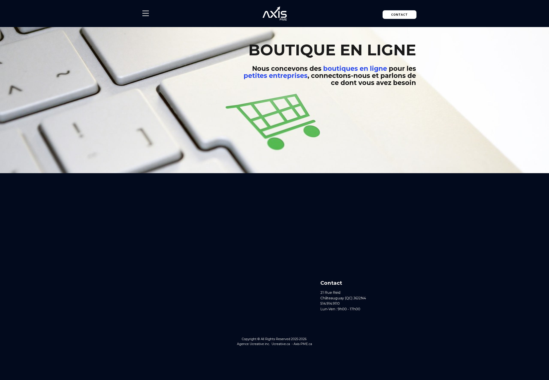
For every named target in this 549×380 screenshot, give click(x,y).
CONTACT (399, 14)
